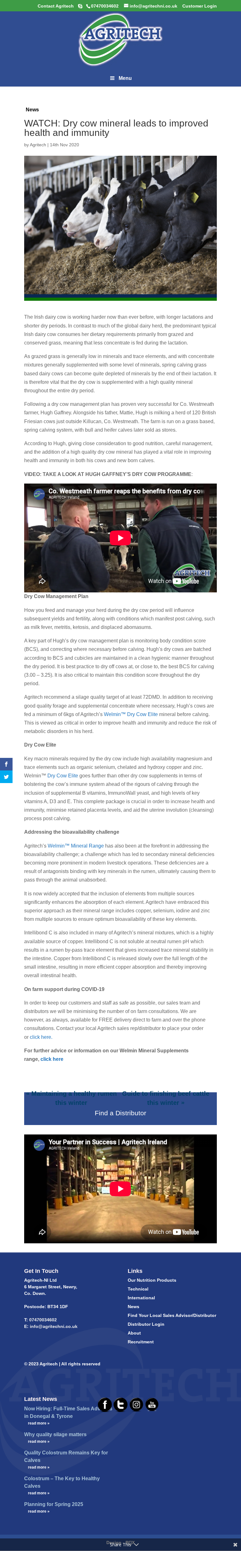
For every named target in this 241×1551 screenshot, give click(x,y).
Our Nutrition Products (152, 1280)
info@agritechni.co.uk (53, 1326)
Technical (138, 1288)
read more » (39, 1423)
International (141, 1297)
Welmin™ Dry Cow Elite (131, 714)
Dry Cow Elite (63, 775)
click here (51, 1059)
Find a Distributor (120, 1113)
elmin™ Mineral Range (78, 845)
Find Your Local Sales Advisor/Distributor (172, 1315)
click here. (42, 1037)
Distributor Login (146, 1324)
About (134, 1332)
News (32, 109)
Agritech (38, 144)
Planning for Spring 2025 (53, 1504)
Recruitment (141, 1341)
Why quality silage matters (55, 1434)
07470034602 (43, 1319)
